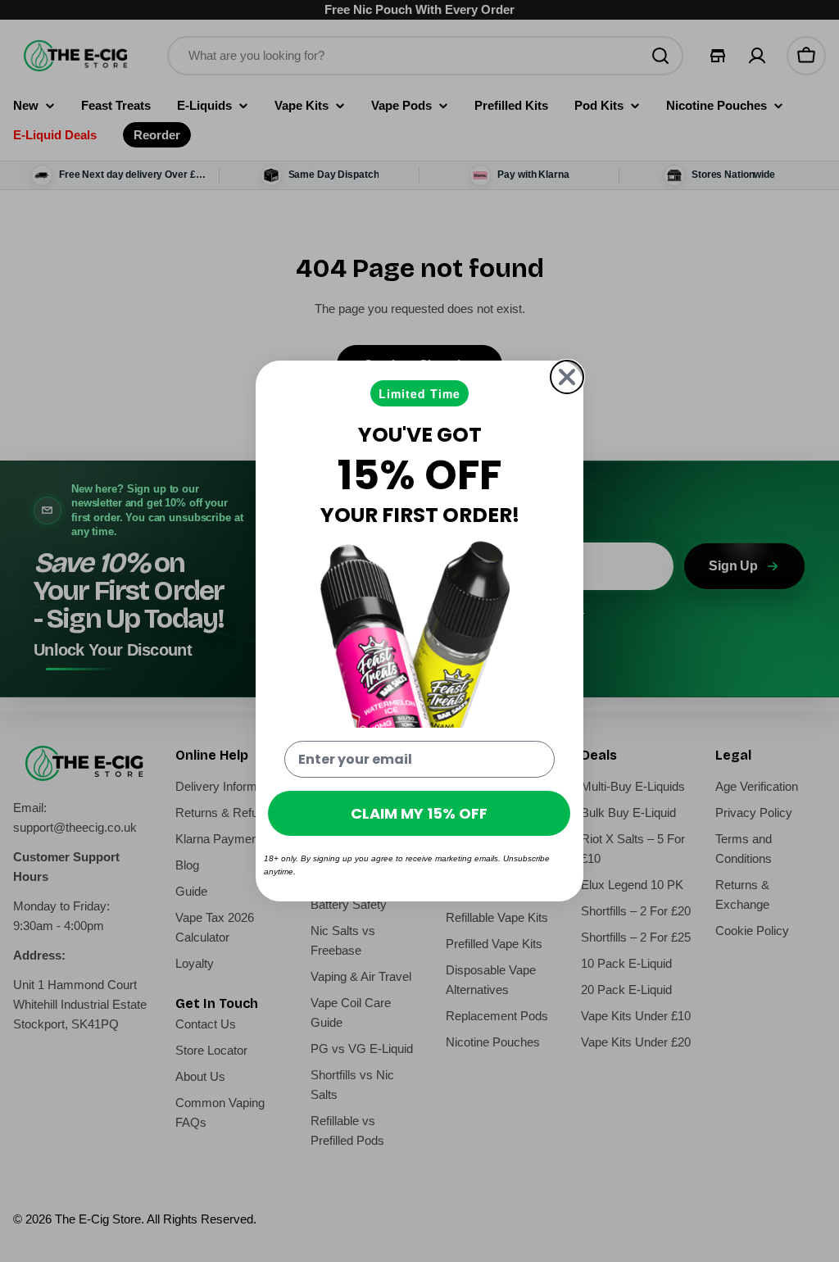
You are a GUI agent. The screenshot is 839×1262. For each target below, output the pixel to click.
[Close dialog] (567, 377)
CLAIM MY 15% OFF (419, 813)
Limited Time (419, 393)
